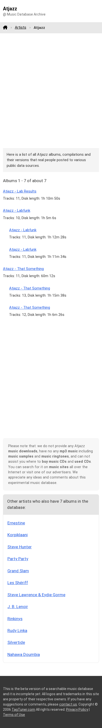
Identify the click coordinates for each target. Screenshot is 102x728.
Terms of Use (14, 715)
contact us (68, 704)
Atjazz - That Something (23, 269)
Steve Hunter (19, 546)
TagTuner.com (23, 709)
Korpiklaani (17, 534)
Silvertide (16, 642)
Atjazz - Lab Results (19, 191)
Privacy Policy (77, 709)
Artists (20, 27)
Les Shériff (17, 582)
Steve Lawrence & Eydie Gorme (36, 594)
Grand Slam (18, 570)
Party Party (17, 558)
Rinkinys (15, 618)
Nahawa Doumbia (23, 654)
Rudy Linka (17, 630)
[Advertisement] (51, 90)
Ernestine (16, 522)
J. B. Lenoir (17, 606)
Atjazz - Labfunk (16, 210)
